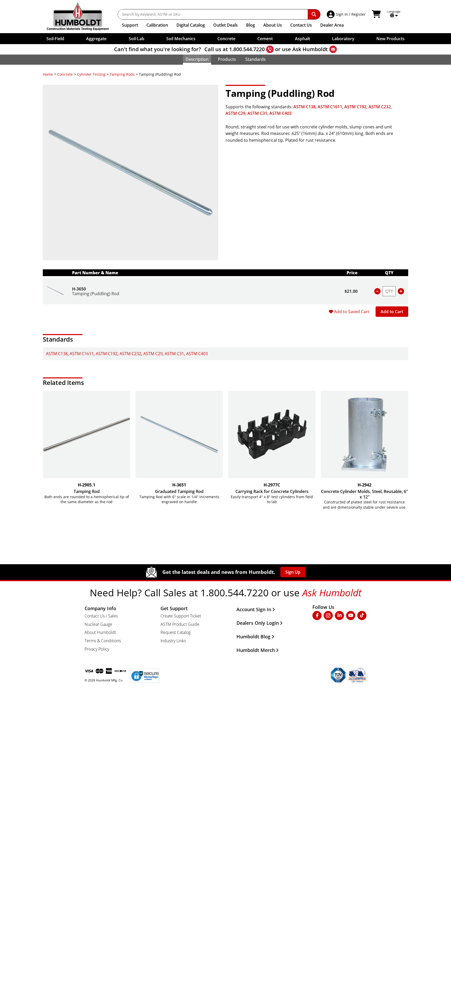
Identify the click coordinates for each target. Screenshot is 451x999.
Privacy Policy (97, 649)
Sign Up (292, 572)
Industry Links (173, 641)
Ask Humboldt (310, 49)
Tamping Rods (122, 74)
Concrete (65, 74)
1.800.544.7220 (247, 49)
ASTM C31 (257, 113)
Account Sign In (253, 609)
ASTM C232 (380, 107)
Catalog (190, 25)
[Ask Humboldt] (333, 49)
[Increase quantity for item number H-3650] (401, 291)
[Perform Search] (314, 14)
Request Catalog (176, 632)
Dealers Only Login (257, 623)
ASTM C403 (280, 113)
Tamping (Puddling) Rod (95, 293)
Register (358, 14)
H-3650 (79, 289)
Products (227, 59)
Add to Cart (392, 311)
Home (48, 74)
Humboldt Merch (255, 650)
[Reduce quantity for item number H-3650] (377, 291)
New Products (390, 38)
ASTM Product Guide (180, 624)
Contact (301, 25)
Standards (255, 59)
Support (130, 25)
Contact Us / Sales (101, 616)
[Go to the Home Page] (81, 17)
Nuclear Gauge (98, 624)
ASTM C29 (235, 113)
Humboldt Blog (253, 636)
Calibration (157, 25)
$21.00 (351, 291)
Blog (250, 25)
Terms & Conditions (103, 641)
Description (197, 59)
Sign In (342, 14)
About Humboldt (100, 632)
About (272, 25)
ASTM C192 (355, 107)
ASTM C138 (304, 107)
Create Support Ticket (181, 616)
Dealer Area (332, 25)
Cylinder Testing (91, 74)
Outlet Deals (225, 25)
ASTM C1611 (330, 107)
